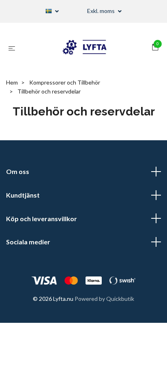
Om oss (17, 171)
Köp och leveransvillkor (41, 218)
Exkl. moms (101, 10)
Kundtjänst (23, 195)
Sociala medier (28, 242)
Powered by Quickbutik (104, 298)
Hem (12, 82)
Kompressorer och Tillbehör (64, 82)
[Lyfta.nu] (85, 48)
